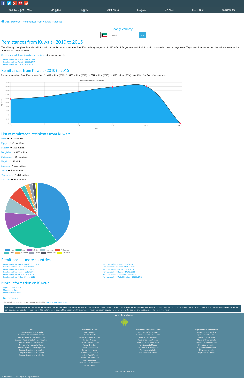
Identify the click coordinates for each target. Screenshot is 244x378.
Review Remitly (89, 335)
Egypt (4, 143)
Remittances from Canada (148, 340)
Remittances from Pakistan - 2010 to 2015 (19, 274)
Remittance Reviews (89, 330)
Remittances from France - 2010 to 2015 (119, 267)
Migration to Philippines (206, 347)
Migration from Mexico (206, 332)
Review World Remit (89, 355)
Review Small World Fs (90, 358)
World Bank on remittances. (56, 302)
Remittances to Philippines (148, 347)
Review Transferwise (89, 347)
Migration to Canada (206, 352)
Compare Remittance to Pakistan (31, 335)
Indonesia (5, 166)
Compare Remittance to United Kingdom (31, 340)
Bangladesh (6, 152)
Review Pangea (89, 365)
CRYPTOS (169, 10)
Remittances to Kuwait (12, 292)
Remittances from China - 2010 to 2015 (18, 267)
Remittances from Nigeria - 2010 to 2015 (119, 272)
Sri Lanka (5, 179)
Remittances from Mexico (148, 332)
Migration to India (206, 350)
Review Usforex (89, 340)
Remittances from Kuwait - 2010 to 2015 (19, 64)
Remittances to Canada (148, 352)
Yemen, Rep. (7, 175)
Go (142, 34)
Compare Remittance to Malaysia (31, 342)
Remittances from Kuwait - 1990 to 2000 (19, 59)
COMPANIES (113, 10)
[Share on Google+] (15, 3)
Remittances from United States (148, 330)
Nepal (4, 161)
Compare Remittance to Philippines (31, 337)
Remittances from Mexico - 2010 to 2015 (19, 272)
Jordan (4, 170)
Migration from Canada (206, 340)
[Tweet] (9, 3)
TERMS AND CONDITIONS (124, 372)
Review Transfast (89, 345)
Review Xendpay (89, 360)
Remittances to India (148, 350)
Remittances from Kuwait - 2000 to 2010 (19, 62)
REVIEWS (141, 10)
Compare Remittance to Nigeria (31, 355)
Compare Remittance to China (31, 345)
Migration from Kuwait (12, 287)
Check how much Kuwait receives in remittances (24, 55)
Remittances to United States (148, 342)
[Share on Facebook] (3, 3)
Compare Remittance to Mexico (31, 350)
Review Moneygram (89, 350)
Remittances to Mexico (148, 345)
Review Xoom (89, 332)
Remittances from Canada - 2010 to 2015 (119, 264)
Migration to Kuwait (11, 290)
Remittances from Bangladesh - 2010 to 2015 (21, 264)
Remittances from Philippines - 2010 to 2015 (120, 274)
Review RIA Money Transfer (90, 337)
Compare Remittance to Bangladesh (31, 347)
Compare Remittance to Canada (31, 352)
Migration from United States (206, 330)
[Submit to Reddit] (26, 3)
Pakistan (5, 147)
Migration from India (206, 337)
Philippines (6, 157)
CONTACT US (228, 10)
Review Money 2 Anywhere (89, 363)
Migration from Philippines (206, 335)
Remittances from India (148, 337)
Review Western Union (90, 342)
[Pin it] (20, 3)
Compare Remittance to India (31, 332)
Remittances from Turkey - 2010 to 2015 (19, 277)
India (3, 138)
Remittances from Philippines (148, 335)
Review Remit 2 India (89, 352)
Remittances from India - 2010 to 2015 (18, 269)
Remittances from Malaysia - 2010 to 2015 (119, 269)
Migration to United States (206, 342)
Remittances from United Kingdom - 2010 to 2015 (122, 277)
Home (31, 330)
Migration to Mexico (206, 345)
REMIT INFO (198, 10)
